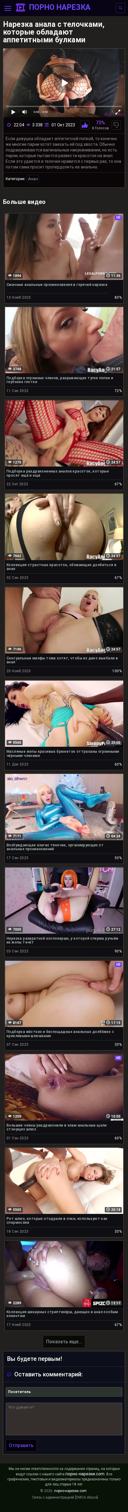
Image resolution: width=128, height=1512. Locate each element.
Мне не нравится (116, 125)
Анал (33, 178)
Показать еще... (64, 1341)
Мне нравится (84, 125)
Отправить (21, 1445)
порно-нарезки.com (84, 1473)
